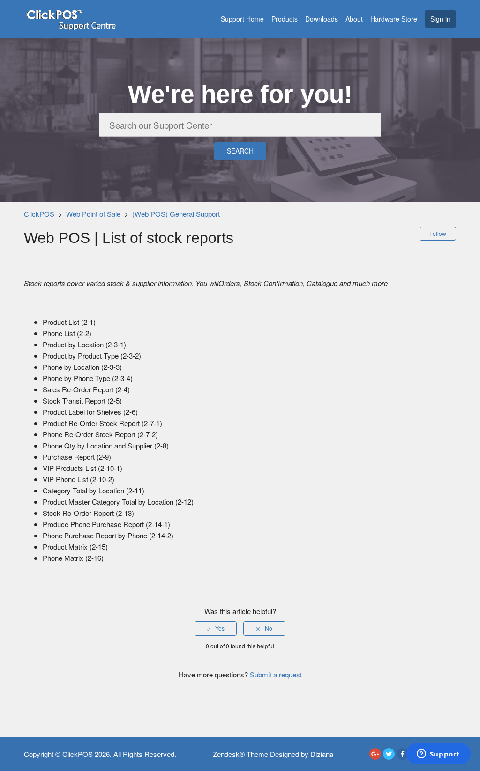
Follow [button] (437, 233)
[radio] (216, 628)
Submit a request (276, 674)
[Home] (71, 17)
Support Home (242, 18)
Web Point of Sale (93, 214)
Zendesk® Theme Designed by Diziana (273, 754)
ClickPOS (39, 214)
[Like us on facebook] (402, 754)
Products (284, 18)
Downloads (321, 18)
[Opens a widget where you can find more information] (438, 754)
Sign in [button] (440, 18)
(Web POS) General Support (176, 214)
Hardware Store (393, 18)
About (354, 18)
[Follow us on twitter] (389, 754)
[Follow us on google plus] (375, 754)
